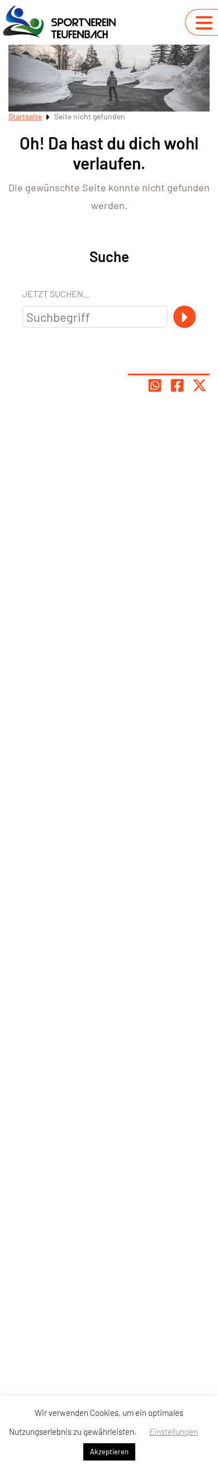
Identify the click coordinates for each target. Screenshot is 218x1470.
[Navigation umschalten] (204, 23)
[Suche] (184, 317)
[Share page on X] (199, 385)
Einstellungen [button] (173, 1432)
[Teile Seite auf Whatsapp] (155, 385)
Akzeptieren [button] (109, 1451)
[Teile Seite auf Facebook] (177, 385)
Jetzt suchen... (56, 293)
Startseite (25, 116)
